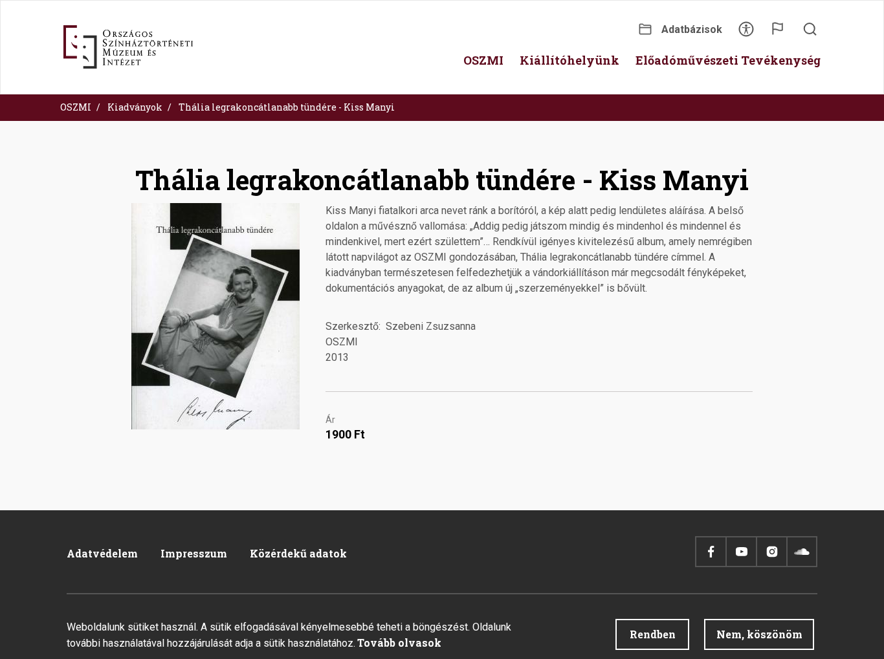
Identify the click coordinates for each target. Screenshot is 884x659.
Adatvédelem (102, 553)
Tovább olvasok (399, 642)
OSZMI (75, 107)
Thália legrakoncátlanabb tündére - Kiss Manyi (287, 107)
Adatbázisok (691, 29)
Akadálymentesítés (746, 33)
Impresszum (193, 553)
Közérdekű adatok (298, 553)
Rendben (653, 634)
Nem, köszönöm (759, 634)
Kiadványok (134, 107)
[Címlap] (128, 47)
